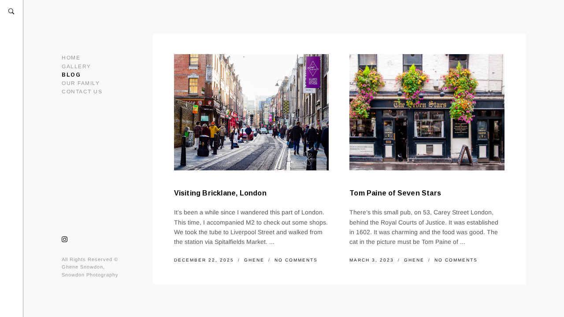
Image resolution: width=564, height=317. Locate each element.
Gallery (76, 66)
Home (71, 58)
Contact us (82, 91)
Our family (81, 83)
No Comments (296, 260)
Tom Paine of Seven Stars (395, 193)
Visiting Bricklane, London (220, 193)
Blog (71, 75)
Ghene (255, 260)
